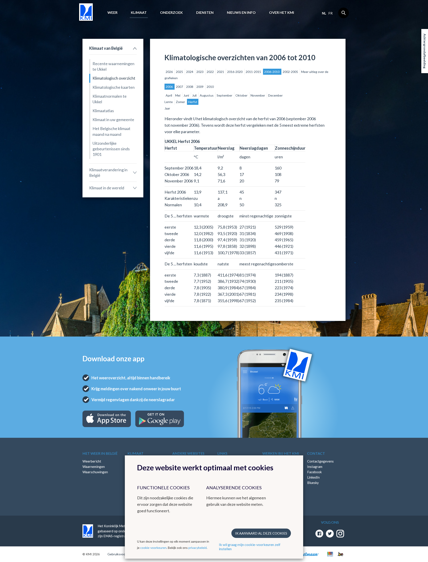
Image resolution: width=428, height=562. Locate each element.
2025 (180, 72)
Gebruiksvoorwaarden (122, 554)
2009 (200, 87)
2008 (190, 87)
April (169, 95)
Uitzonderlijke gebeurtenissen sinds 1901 (111, 149)
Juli (194, 95)
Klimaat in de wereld (106, 187)
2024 (190, 72)
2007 (180, 87)
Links (222, 453)
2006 (169, 87)
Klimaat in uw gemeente (113, 119)
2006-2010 (272, 72)
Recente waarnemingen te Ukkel (113, 66)
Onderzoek (171, 12)
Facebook (314, 472)
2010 (210, 87)
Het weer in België (99, 453)
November (258, 95)
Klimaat (139, 12)
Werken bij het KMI (280, 453)
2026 (169, 72)
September (225, 95)
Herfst (192, 102)
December (275, 95)
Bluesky (313, 483)
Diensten (205, 12)
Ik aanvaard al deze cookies (261, 533)
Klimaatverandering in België (108, 172)
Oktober (241, 95)
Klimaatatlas (103, 110)
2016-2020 (235, 72)
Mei (178, 95)
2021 (221, 72)
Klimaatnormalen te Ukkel (110, 99)
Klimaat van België (106, 48)
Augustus (207, 95)
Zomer (181, 102)
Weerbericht (91, 461)
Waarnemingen (93, 467)
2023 (200, 72)
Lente (169, 102)
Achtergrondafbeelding (425, 51)
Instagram (314, 467)
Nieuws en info (241, 12)
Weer (112, 12)
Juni (186, 95)
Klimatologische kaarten (114, 87)
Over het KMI (281, 12)
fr (330, 13)
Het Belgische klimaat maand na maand (111, 131)
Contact (316, 453)
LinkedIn (313, 477)
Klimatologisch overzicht (114, 78)
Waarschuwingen (95, 472)
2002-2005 (291, 72)
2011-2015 (254, 72)
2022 (210, 72)
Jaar (167, 108)
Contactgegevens (320, 461)
